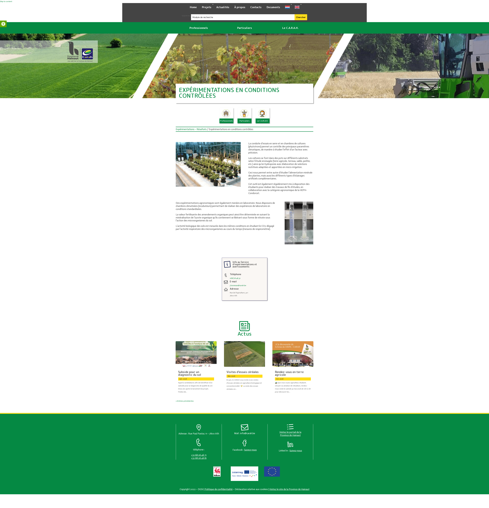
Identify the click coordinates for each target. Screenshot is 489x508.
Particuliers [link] (244, 28)
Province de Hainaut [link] (290, 435)
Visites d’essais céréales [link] (243, 372)
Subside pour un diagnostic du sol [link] (189, 373)
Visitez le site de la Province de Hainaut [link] (289, 489)
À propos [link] (239, 7)
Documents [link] (273, 7)
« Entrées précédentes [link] (185, 401)
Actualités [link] (222, 7)
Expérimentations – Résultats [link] (191, 129)
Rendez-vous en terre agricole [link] (289, 373)
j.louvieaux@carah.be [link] (238, 285)
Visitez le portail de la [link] (290, 432)
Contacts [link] (255, 7)
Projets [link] (206, 7)
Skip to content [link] (6, 1)
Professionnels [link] (198, 28)
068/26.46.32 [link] (235, 278)
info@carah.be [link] (247, 433)
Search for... (186, 16)
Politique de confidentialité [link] (219, 489)
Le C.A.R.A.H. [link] (290, 28)
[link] (3, 24)
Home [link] (193, 7)
